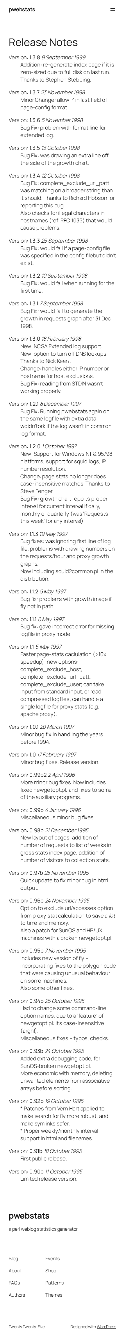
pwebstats (22, 9)
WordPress (106, 1326)
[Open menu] (112, 9)
